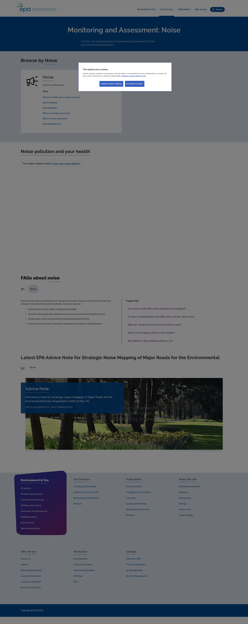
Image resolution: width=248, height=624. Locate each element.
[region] (125, 76)
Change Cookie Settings (111, 84)
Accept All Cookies (135, 84)
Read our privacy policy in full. (134, 76)
